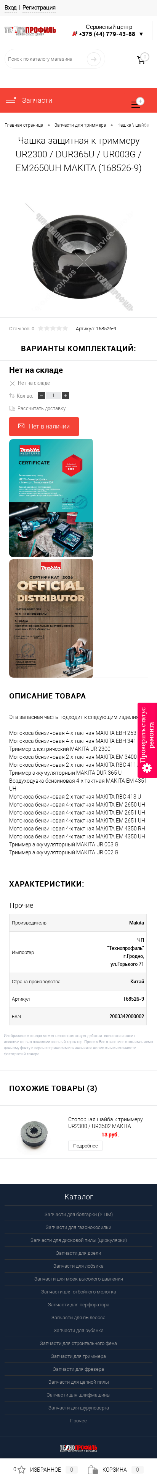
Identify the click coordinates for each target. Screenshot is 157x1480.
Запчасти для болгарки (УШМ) (79, 1214)
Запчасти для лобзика (78, 1266)
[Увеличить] (78, 256)
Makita (136, 922)
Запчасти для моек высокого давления (78, 1279)
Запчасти (36, 100)
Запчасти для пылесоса (78, 1317)
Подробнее (85, 1146)
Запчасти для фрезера (78, 1369)
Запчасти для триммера (78, 1356)
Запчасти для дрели (78, 1253)
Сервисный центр (111, 31)
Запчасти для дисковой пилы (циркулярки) (78, 1240)
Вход (11, 7)
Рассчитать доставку (42, 408)
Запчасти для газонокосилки (78, 1227)
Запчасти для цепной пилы (78, 1382)
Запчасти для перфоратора (78, 1304)
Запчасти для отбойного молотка (78, 1292)
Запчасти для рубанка (79, 1330)
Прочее (78, 1420)
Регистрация (39, 7)
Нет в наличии (49, 426)
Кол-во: (25, 395)
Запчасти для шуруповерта (78, 1408)
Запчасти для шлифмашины (79, 1395)
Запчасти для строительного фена (78, 1343)
